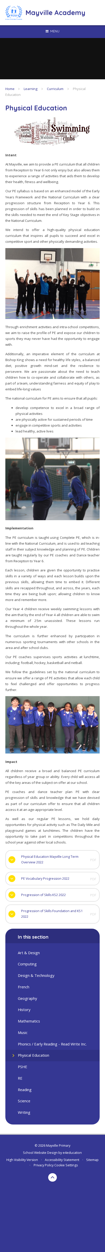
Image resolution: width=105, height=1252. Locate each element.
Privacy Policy (44, 1165)
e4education (72, 1153)
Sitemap (92, 1160)
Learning (30, 88)
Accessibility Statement (62, 1160)
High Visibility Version (22, 1160)
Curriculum (55, 88)
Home (10, 88)
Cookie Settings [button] (66, 1165)
